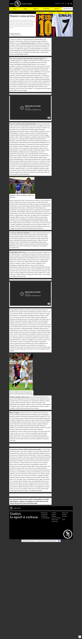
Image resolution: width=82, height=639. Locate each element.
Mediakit (54, 514)
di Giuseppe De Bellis (15, 33)
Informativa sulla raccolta (28, 540)
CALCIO (14, 8)
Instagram (64, 514)
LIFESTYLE (57, 8)
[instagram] (68, 3)
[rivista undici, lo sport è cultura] (21, 3)
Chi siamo (54, 512)
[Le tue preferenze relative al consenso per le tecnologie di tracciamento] (80, 637)
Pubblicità (54, 516)
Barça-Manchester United (28, 43)
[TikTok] (71, 3)
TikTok (63, 519)
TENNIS (25, 8)
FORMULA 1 (35, 8)
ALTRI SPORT (46, 8)
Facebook (64, 516)
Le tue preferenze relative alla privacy (46, 540)
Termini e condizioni (56, 517)
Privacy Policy (55, 519)
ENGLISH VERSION (67, 8)
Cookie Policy (55, 521)
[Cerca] (66, 3)
